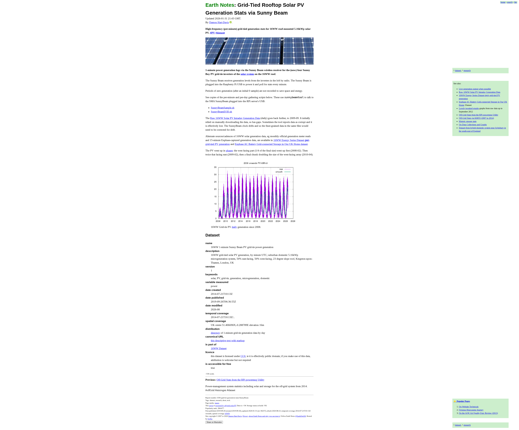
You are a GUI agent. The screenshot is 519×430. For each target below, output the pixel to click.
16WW (227, 414)
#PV (212, 32)
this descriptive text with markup (228, 340)
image (217, 403)
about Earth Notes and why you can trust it (264, 416)
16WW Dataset (219, 348)
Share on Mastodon (214, 422)
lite (515, 2)
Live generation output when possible (475, 89)
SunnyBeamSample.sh (222, 107)
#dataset (220, 32)
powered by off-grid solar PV (225, 406)
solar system (247, 74)
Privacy (245, 416)
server (211, 406)
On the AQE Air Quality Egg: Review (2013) (478, 413)
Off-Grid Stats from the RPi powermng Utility (478, 115)
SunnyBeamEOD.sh (221, 111)
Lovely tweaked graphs (469, 108)
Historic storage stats (467, 121)
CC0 (243, 356)
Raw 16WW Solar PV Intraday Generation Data (479, 92)
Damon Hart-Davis (219, 22)
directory (215, 332)
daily (234, 227)
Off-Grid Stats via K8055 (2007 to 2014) (476, 118)
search (510, 2)
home (503, 2)
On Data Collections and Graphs (473, 124)
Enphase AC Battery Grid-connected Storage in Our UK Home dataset (271, 144)
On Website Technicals (468, 407)
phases (229, 150)
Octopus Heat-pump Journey (471, 410)
